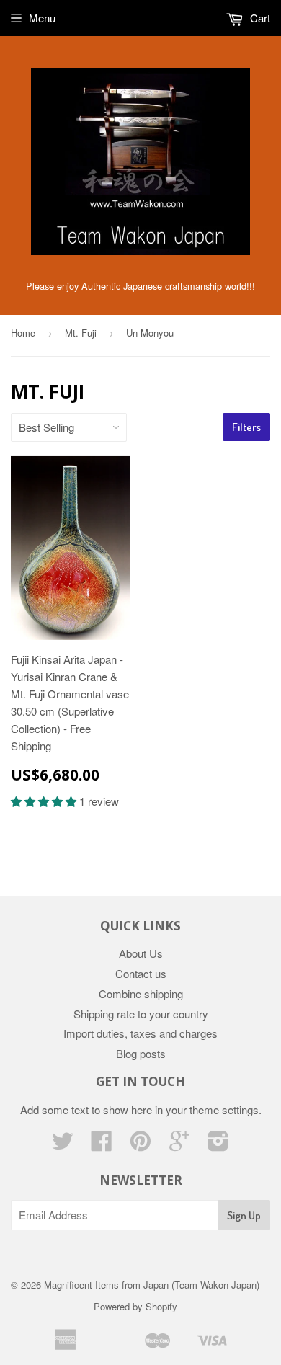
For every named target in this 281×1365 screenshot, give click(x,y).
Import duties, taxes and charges (140, 1033)
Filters (246, 427)
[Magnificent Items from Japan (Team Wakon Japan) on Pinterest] (140, 1144)
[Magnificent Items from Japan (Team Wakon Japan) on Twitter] (62, 1144)
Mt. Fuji (81, 332)
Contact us (140, 973)
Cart (258, 17)
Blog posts (141, 1053)
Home (23, 332)
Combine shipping (141, 993)
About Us (141, 953)
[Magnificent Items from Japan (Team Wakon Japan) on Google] (179, 1144)
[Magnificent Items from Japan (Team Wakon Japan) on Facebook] (101, 1144)
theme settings (224, 1109)
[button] (45, 801)
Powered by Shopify (135, 1306)
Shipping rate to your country (140, 1013)
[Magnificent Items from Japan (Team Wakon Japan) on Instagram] (218, 1144)
